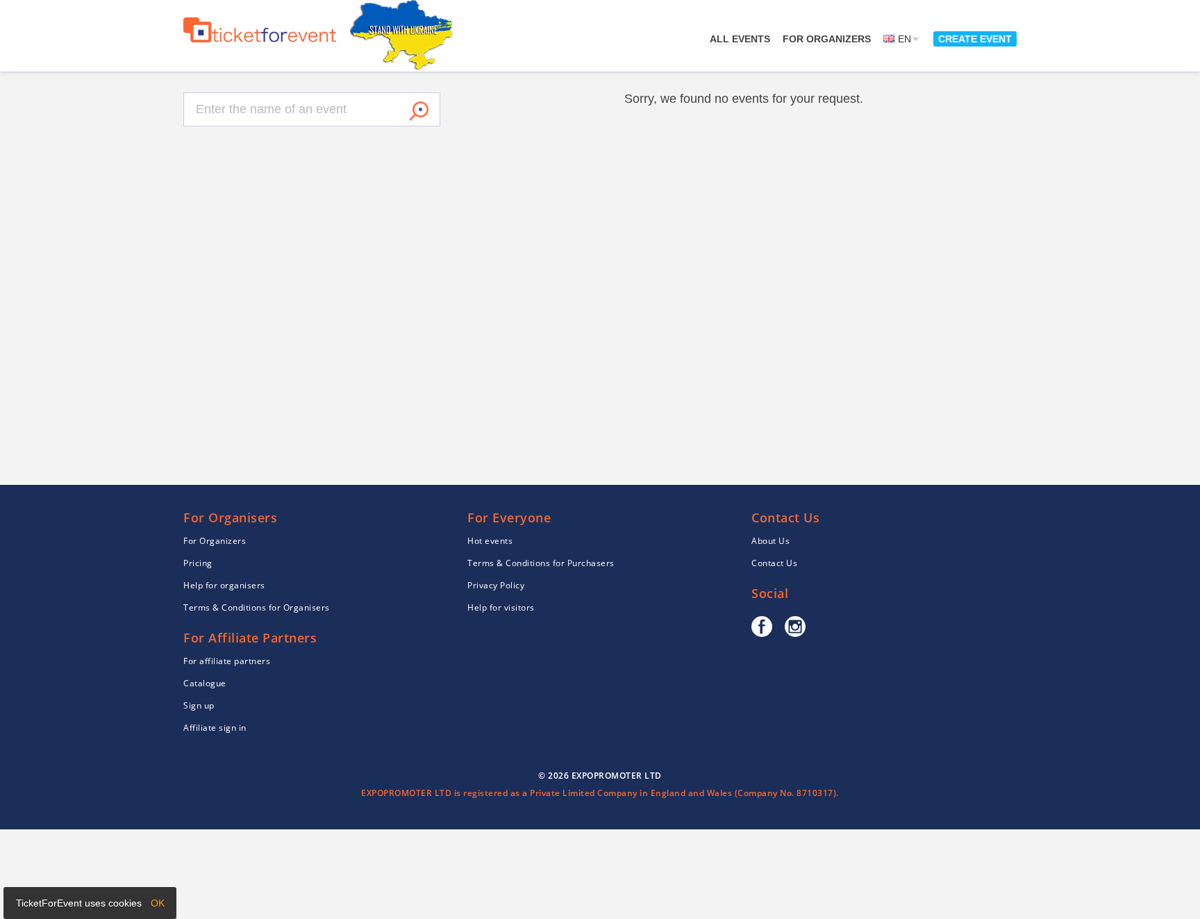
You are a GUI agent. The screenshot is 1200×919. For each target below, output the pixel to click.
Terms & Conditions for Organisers (256, 607)
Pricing (197, 563)
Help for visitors (501, 607)
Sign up (199, 705)
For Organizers (827, 38)
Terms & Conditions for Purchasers (541, 563)
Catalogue (204, 683)
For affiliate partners (226, 661)
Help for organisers (224, 585)
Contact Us (774, 563)
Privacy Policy (495, 585)
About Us (770, 541)
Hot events (489, 541)
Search (418, 111)
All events (740, 38)
